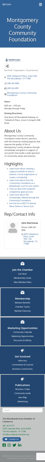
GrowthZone (33, 458)
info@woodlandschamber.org (15, 434)
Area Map (22, 397)
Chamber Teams (22, 307)
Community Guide (22, 393)
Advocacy (22, 360)
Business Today (22, 389)
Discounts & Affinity (23, 340)
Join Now (22, 274)
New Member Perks (22, 282)
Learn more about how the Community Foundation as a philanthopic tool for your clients (24, 183)
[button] (11, 439)
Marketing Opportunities (23, 336)
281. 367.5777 (8, 425)
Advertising (23, 401)
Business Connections (22, 369)
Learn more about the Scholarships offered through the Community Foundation (24, 197)
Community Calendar (22, 332)
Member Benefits (22, 302)
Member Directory (22, 311)
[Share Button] (7, 66)
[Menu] (40, 4)
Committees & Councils (22, 364)
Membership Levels (22, 278)
